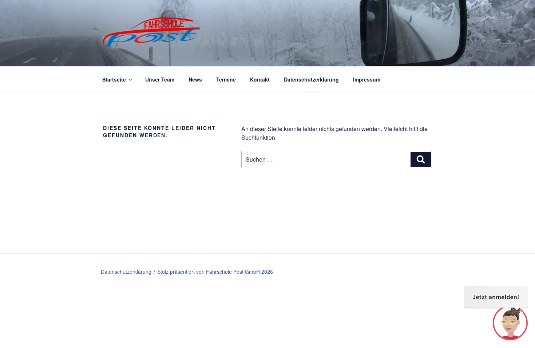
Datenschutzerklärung (311, 79)
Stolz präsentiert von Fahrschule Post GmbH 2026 (215, 271)
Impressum (366, 79)
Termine (226, 79)
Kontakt (260, 79)
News (195, 79)
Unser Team (159, 79)
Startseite (114, 79)
